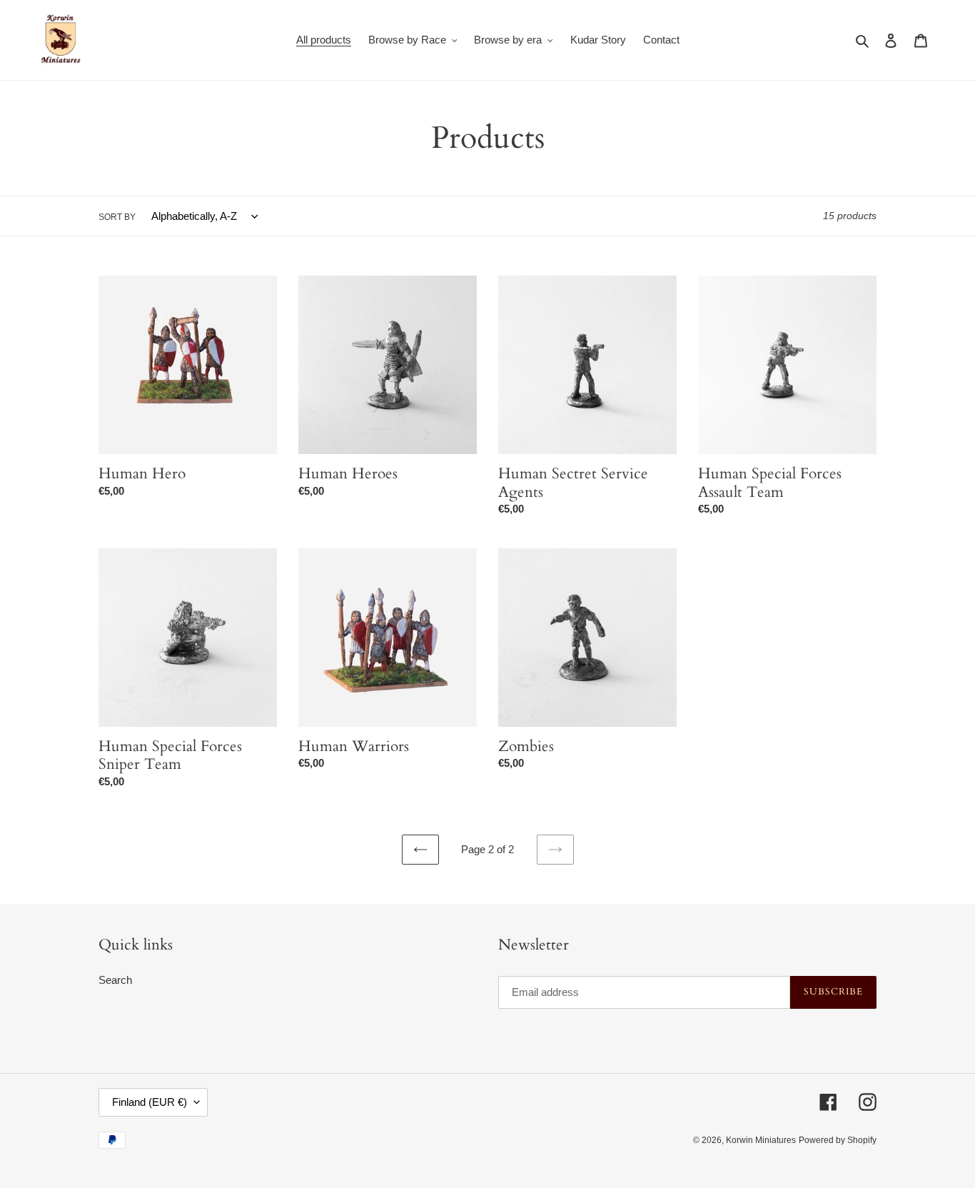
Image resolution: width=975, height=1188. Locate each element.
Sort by (117, 217)
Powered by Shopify (838, 1140)
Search (115, 980)
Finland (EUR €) (149, 1102)
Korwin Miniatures (761, 1140)
